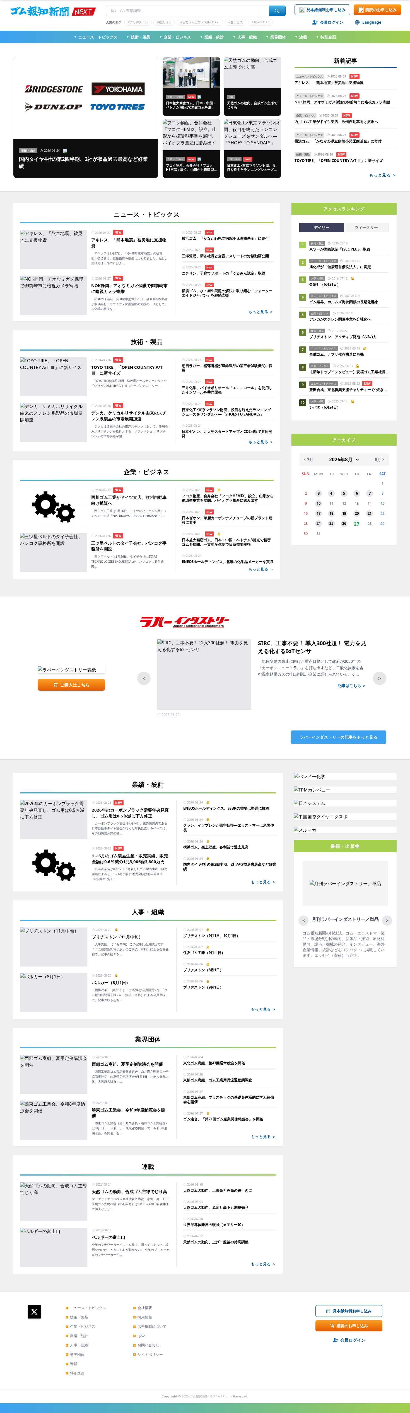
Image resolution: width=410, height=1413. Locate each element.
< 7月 (308, 459)
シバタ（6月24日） (325, 407)
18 (331, 513)
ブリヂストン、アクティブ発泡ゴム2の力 (343, 336)
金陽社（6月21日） (325, 284)
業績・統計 (212, 37)
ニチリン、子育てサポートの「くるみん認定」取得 (223, 273)
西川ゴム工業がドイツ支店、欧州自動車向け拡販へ (336, 121)
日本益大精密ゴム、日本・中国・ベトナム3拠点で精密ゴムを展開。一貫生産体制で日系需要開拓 (226, 542)
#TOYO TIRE (260, 22)
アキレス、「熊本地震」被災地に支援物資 (329, 82)
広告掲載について (150, 1326)
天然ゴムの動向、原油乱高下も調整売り (216, 1207)
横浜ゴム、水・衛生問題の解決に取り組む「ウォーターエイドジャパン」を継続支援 (227, 293)
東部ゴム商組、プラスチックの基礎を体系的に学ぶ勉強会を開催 (228, 1099)
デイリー (321, 227)
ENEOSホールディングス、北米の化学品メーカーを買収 (227, 561)
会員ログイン (331, 22)
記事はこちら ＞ (352, 685)
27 (357, 524)
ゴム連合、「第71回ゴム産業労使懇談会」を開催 (223, 1119)
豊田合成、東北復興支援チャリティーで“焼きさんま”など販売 (349, 389)
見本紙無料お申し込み (326, 9)
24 (318, 523)
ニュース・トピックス (95, 37)
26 (344, 523)
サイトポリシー (148, 1354)
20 (357, 513)
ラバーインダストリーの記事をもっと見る (338, 737)
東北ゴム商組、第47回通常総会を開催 (214, 1063)
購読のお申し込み (381, 9)
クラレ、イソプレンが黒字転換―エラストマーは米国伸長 (228, 827)
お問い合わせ (146, 1345)
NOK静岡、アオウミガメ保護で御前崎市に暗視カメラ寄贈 (342, 102)
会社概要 (142, 1307)
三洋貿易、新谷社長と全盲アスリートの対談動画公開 (225, 256)
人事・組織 (245, 37)
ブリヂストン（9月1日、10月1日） (211, 935)
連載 (301, 37)
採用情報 (142, 1317)
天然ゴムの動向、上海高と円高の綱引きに (217, 1190)
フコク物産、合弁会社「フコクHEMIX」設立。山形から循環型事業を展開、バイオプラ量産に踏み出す (228, 498)
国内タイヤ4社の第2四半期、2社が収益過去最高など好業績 (229, 866)
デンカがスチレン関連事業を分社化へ (340, 319)
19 (344, 513)
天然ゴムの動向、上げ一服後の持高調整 (216, 1242)
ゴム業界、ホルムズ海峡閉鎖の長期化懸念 (345, 302)
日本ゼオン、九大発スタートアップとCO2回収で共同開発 (227, 433)
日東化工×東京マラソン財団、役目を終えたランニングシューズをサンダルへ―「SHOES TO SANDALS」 (226, 412)
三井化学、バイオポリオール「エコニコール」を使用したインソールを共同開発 (227, 390)
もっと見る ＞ (383, 175)
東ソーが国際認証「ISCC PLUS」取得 (339, 249)
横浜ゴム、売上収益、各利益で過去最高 (216, 847)
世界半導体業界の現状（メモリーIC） (214, 1224)
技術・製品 (138, 37)
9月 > (379, 459)
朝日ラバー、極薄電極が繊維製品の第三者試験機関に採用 (227, 368)
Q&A (139, 1335)
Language (371, 22)
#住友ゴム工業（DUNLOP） (200, 22)
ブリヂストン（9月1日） (203, 987)
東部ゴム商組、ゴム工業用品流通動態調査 (217, 1080)
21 (370, 513)
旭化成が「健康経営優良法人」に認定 (340, 266)
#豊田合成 (235, 22)
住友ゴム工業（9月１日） (204, 952)
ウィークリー (366, 227)
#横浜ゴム (164, 22)
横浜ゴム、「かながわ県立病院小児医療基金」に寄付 (338, 141)
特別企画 (326, 37)
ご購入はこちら (75, 685)
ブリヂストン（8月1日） (203, 970)
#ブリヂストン (138, 22)
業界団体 (276, 37)
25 (331, 523)
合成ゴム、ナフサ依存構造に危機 (336, 354)
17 (318, 513)
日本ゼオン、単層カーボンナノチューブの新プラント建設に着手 (227, 520)
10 (318, 503)
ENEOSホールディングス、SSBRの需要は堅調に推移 (226, 808)
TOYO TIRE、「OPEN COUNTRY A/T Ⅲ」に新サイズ (339, 160)
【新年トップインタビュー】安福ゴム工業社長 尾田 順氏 (349, 372)
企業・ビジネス (175, 37)
